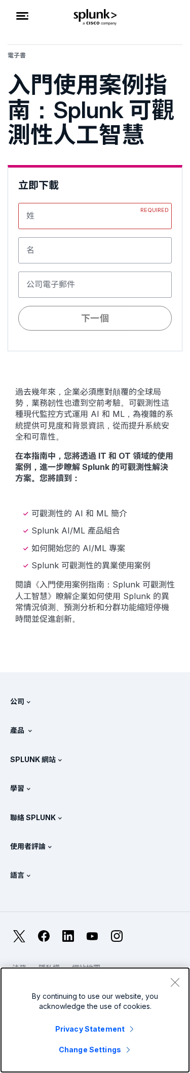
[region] (95, 1020)
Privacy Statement (90, 1029)
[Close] (175, 982)
